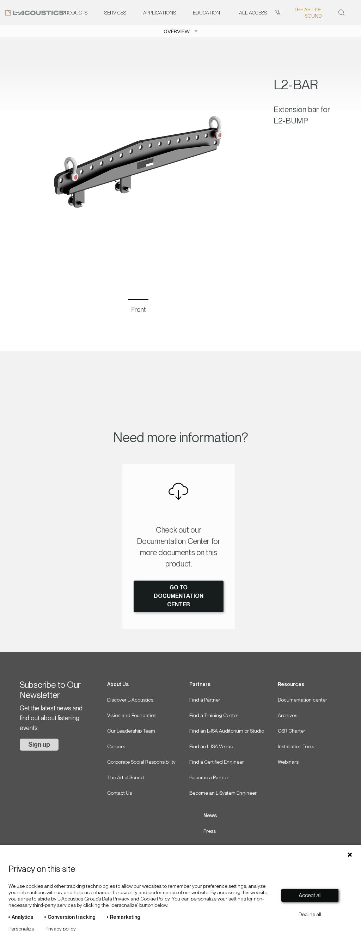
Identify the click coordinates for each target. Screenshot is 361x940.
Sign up (39, 744)
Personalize (21, 929)
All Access (253, 13)
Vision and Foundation (132, 715)
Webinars (288, 762)
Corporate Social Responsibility (141, 762)
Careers (116, 746)
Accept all (310, 895)
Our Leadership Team (131, 731)
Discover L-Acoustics (130, 700)
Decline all (310, 914)
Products (74, 13)
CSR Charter (291, 731)
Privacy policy (60, 929)
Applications (159, 13)
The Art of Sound (307, 13)
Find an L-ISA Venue (211, 746)
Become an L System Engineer (223, 793)
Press (209, 831)
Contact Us (119, 793)
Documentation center (302, 700)
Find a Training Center (213, 715)
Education (206, 13)
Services (115, 13)
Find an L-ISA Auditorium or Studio (226, 731)
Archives (287, 715)
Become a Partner (209, 777)
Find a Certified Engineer (216, 762)
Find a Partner (204, 700)
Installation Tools (296, 746)
